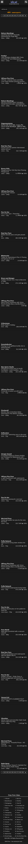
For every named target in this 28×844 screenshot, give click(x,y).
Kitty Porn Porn (20, 831)
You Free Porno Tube (21, 836)
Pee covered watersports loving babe (13, 588)
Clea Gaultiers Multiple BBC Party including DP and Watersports (12, 58)
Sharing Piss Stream (8, 193)
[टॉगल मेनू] (2, 2)
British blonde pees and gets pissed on (13, 235)
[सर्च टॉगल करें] (25, 2)
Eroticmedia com (20, 805)
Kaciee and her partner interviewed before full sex (12, 148)
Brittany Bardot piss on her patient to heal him (13, 609)
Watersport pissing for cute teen (11, 499)
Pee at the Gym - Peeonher (10, 214)
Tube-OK (19, 803)
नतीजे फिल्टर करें (4, 9)
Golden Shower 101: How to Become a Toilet (13, 280)
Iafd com (19, 822)
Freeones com (20, 817)
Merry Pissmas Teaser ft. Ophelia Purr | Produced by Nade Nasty (13, 765)
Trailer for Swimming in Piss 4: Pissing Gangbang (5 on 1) (13, 258)
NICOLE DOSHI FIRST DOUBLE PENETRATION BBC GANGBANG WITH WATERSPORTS (12, 103)
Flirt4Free (19, 800)
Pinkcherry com (8, 815)
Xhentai (6, 807)
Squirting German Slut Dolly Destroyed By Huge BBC (10, 35)
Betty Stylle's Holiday (8, 325)
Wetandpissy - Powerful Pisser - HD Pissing (13, 743)
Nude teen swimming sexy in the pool (13, 434)
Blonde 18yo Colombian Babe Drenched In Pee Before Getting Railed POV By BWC (12, 412)
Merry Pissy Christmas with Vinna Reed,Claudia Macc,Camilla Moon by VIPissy (13, 303)
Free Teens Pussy (9, 819)
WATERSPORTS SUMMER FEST (12, 699)
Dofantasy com (8, 829)
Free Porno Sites (20, 807)
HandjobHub (19, 826)
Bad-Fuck (19, 798)
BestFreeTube (8, 833)
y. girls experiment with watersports (12, 478)
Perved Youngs (8, 836)
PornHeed (19, 815)
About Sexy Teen (9, 805)
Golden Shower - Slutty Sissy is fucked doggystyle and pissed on (12, 677)
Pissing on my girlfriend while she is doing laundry (13, 346)
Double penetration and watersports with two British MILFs (13, 654)
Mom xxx (7, 817)
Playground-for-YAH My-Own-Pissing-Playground (13, 171)
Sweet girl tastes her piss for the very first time (13, 520)
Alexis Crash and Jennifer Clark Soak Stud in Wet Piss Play (13, 720)
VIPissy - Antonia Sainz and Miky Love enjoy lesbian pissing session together (12, 80)
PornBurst (19, 833)
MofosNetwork (8, 800)
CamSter (7, 810)
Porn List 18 (8, 824)
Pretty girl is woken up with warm (12, 391)
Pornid (18, 812)
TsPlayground (20, 829)
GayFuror (19, 824)
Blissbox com (20, 819)
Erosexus (7, 822)
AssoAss (7, 826)
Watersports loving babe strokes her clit (13, 543)
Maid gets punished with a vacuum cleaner (12, 632)
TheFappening (8, 803)
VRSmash (7, 798)
